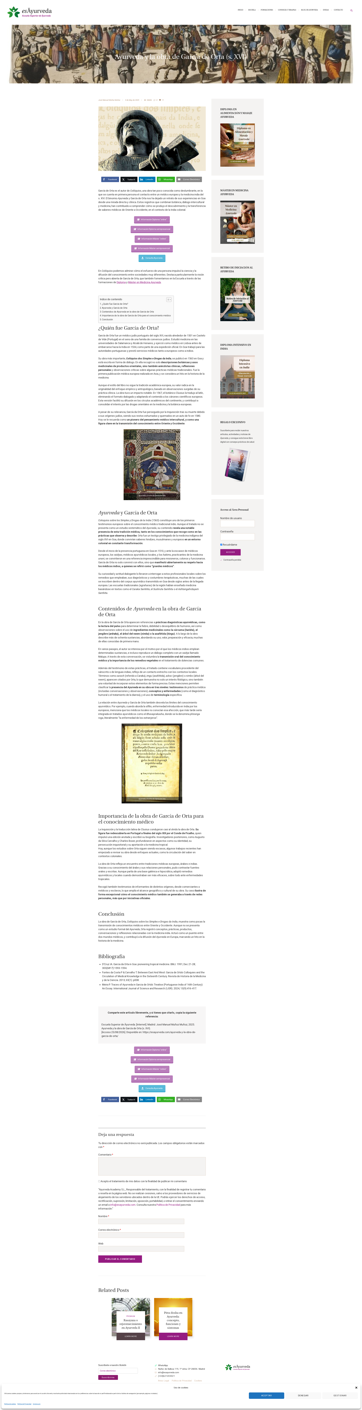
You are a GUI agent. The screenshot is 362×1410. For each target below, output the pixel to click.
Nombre (103, 1216)
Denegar (303, 1395)
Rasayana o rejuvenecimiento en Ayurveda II (130, 1324)
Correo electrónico (109, 1229)
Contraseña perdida (232, 560)
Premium (130, 1316)
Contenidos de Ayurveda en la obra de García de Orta (128, 311)
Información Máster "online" (154, 239)
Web (100, 1243)
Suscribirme (108, 1377)
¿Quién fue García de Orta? (115, 304)
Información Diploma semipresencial (154, 229)
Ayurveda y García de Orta (114, 308)
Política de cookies (10, 1404)
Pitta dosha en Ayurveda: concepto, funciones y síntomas (173, 1320)
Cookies (198, 1380)
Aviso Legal (163, 1380)
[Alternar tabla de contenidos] (167, 299)
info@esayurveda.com (122, 1204)
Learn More (131, 1336)
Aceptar (266, 1395)
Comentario (105, 1154)
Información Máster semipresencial (154, 248)
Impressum (36, 1404)
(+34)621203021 (166, 1376)
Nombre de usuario (231, 518)
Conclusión (107, 319)
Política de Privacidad (24, 1404)
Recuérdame (229, 544)
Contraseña (226, 531)
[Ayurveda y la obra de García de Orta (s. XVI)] (152, 138)
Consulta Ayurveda (154, 258)
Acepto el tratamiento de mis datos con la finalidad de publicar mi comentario (143, 1181)
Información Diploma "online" (154, 219)
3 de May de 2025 (132, 100)
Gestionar (340, 1395)
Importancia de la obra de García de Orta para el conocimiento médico (136, 315)
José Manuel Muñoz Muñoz (109, 100)
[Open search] (351, 10)
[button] (356, 1387)
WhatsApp (163, 1365)
